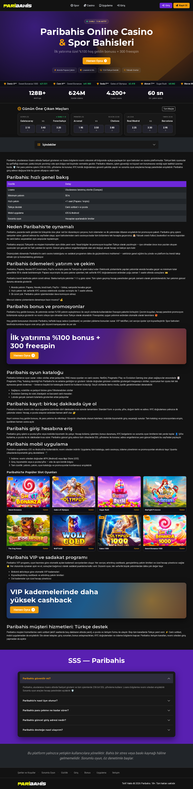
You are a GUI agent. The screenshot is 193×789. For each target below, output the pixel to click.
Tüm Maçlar (168, 109)
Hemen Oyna (94, 61)
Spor (76, 5)
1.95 (81, 128)
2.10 (27, 128)
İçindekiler (49, 144)
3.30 (150, 128)
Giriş (122, 5)
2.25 (134, 128)
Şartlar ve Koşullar (26, 772)
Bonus (87, 772)
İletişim (116, 772)
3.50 (96, 128)
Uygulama (106, 5)
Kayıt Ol (183, 5)
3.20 (59, 128)
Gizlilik (64, 772)
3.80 (112, 128)
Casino (90, 5)
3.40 (43, 128)
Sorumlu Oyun (48, 772)
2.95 (165, 128)
